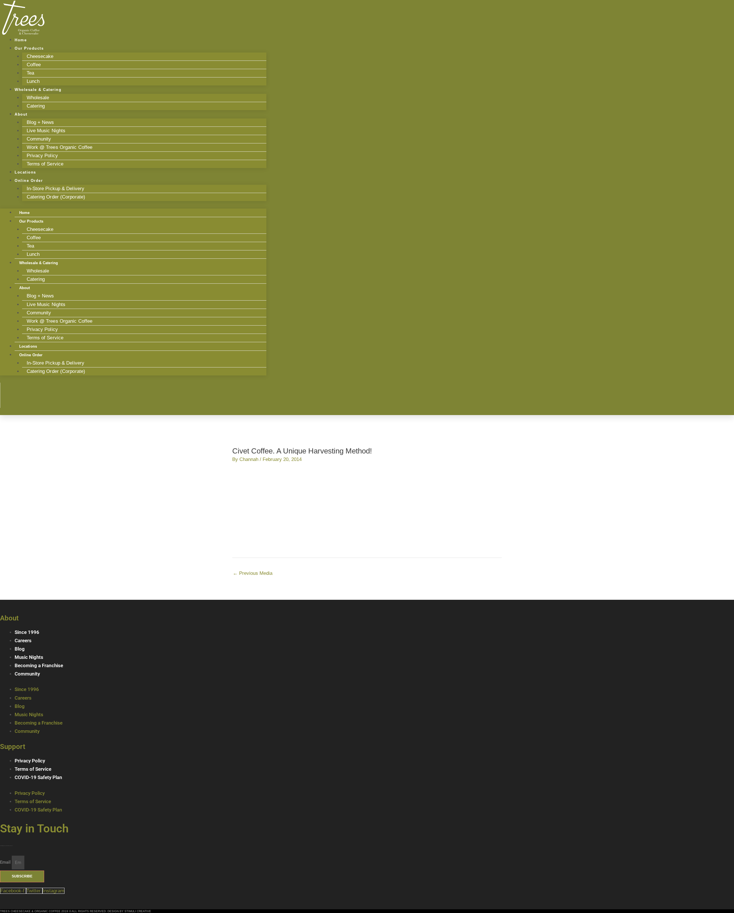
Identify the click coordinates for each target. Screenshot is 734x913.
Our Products (29, 48)
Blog (20, 649)
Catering (36, 106)
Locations (28, 346)
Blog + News (40, 122)
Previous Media (252, 573)
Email (6, 862)
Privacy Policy (42, 155)
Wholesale (38, 97)
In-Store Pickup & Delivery (56, 188)
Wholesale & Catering (38, 89)
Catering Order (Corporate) (56, 197)
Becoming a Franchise (39, 665)
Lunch (33, 254)
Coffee (34, 64)
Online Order (29, 180)
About (21, 114)
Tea (30, 73)
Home (24, 213)
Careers (23, 640)
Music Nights (29, 657)
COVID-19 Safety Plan (38, 777)
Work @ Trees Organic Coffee (60, 147)
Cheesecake (40, 56)
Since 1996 (27, 632)
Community (39, 139)
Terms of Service (45, 164)
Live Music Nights (46, 130)
